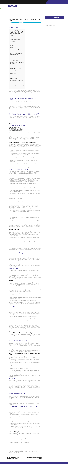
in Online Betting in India (14, 60)
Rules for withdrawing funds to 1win (16, 76)
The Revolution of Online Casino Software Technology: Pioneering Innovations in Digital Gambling (16, 82)
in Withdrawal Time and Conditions (15, 68)
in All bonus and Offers (13, 75)
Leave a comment (23, 22)
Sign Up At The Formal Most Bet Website (16, 37)
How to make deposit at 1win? (15, 39)
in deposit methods (13, 73)
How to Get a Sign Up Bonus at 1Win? (16, 70)
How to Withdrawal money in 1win (15, 49)
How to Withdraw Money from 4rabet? (16, 71)
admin (11, 22)
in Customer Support (13, 78)
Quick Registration (13, 45)
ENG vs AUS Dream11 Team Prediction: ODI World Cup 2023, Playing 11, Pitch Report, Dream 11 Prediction (16, 32)
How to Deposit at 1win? (14, 66)
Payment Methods (13, 41)
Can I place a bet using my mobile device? (16, 80)
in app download (12, 47)
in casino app (12, 56)
